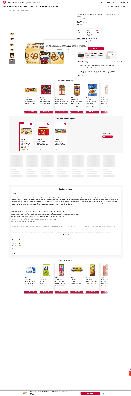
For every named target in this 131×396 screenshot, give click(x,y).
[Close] (86, 41)
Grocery (14, 10)
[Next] (73, 53)
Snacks (18, 10)
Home (10, 10)
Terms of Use (59, 49)
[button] (105, 48)
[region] (66, 46)
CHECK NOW (111, 54)
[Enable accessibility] (130, 369)
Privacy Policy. (68, 46)
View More (80, 75)
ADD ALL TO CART (107, 136)
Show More (66, 234)
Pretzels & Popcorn (24, 10)
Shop (82, 13)
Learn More (96, 40)
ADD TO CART (94, 48)
